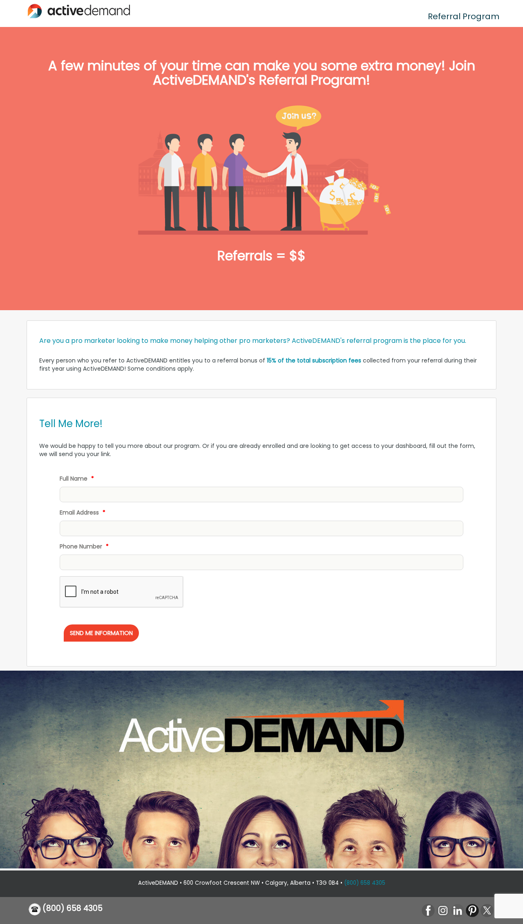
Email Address (82, 512)
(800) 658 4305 (364, 883)
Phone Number (84, 546)
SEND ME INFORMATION (101, 633)
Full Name (77, 478)
